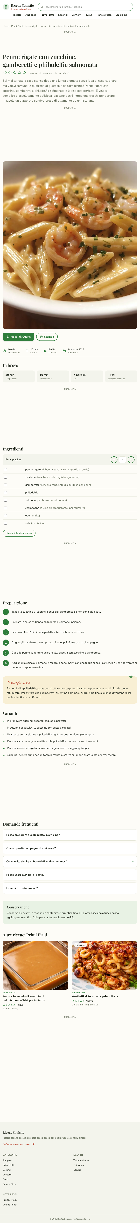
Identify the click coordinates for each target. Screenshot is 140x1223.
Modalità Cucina (21, 337)
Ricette (17, 15)
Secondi (63, 15)
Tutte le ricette (81, 1160)
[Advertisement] (70, 41)
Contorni (77, 15)
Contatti (77, 1170)
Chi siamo (121, 15)
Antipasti (30, 15)
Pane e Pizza (104, 15)
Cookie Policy (10, 1204)
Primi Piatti (47, 15)
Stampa (49, 337)
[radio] (5, 73)
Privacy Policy (10, 1200)
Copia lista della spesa (19, 533)
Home (6, 26)
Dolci (89, 15)
